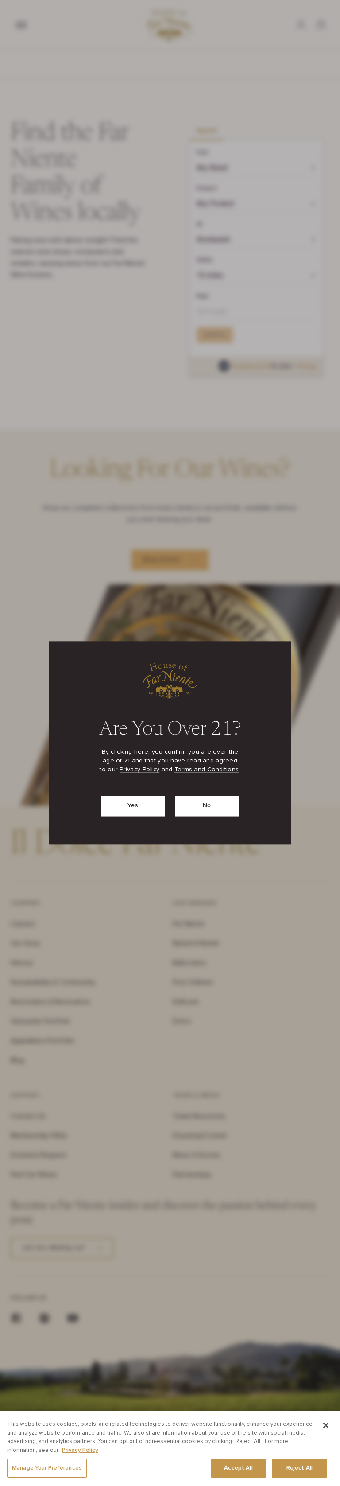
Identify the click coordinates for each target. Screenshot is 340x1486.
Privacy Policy (139, 770)
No (207, 806)
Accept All (238, 1468)
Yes (133, 806)
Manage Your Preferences (47, 1468)
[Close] (326, 1425)
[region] (170, 1448)
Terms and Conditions (206, 770)
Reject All (299, 1468)
